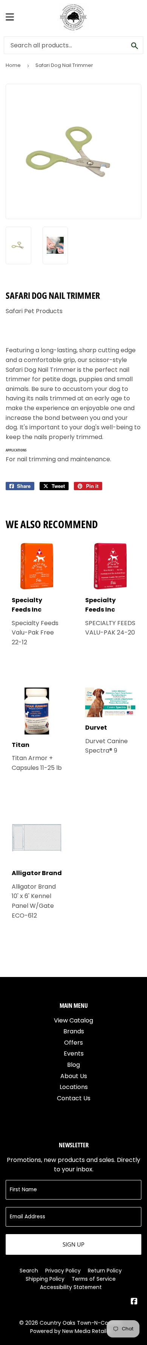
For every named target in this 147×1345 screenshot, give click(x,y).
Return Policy (105, 1270)
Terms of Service (94, 1279)
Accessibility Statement (71, 1287)
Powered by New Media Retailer (71, 1331)
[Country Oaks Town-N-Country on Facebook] (134, 1302)
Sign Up (73, 1244)
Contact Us (73, 1098)
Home (13, 65)
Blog (73, 1064)
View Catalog (73, 1020)
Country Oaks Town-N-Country (81, 1323)
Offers (73, 1042)
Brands (73, 1031)
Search (29, 1270)
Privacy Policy (63, 1270)
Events (74, 1053)
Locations (74, 1087)
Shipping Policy (45, 1279)
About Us (73, 1076)
